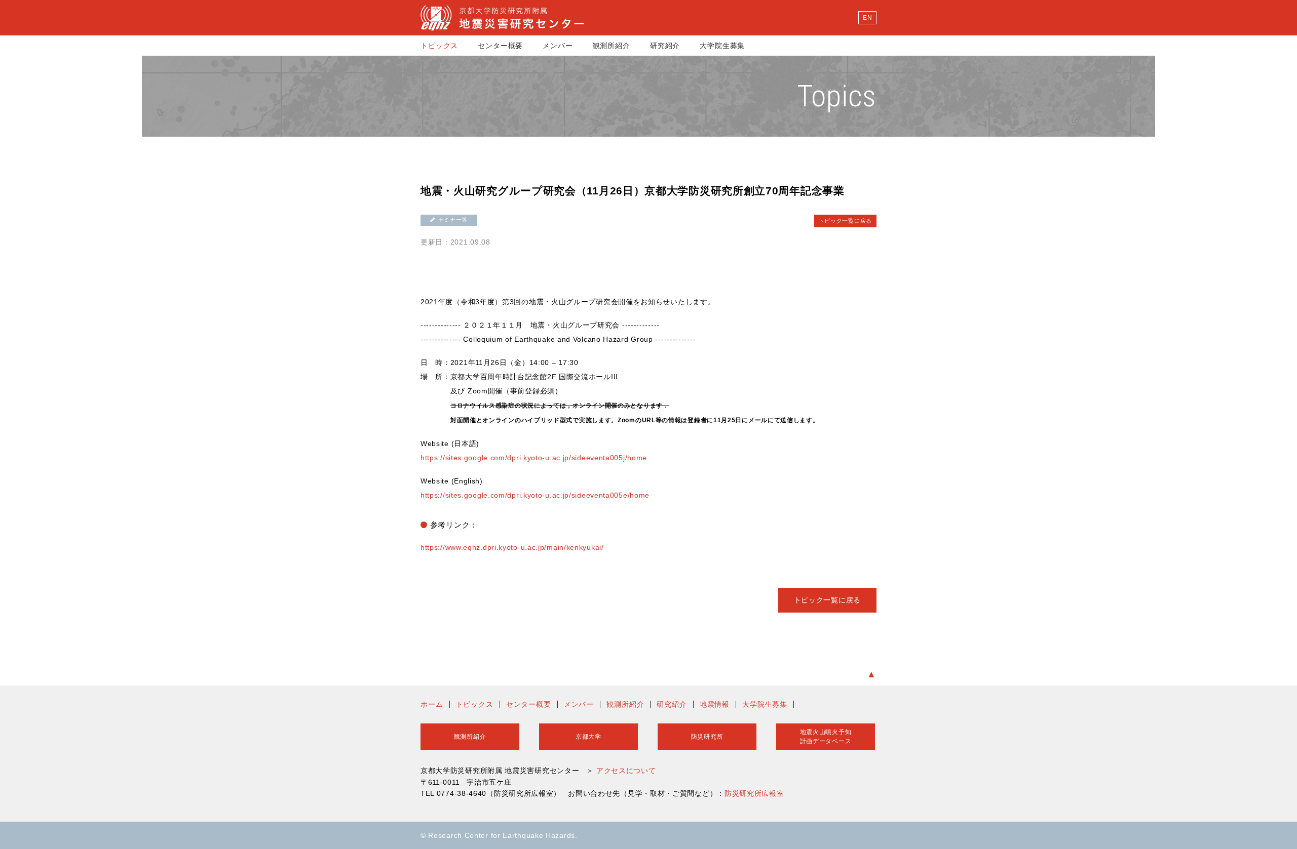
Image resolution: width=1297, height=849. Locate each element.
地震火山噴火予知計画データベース (826, 737)
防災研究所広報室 (754, 793)
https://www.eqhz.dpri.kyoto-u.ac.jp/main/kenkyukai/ (512, 547)
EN (867, 17)
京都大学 (588, 736)
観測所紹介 (611, 46)
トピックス (439, 46)
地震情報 (715, 704)
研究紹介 (665, 46)
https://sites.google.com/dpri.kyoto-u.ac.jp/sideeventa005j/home (534, 458)
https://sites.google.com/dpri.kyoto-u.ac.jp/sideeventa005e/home (535, 495)
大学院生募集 (722, 46)
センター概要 (500, 46)
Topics (836, 96)
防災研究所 (707, 736)
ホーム (432, 704)
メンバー (558, 46)
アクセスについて (626, 770)
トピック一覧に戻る (845, 221)
